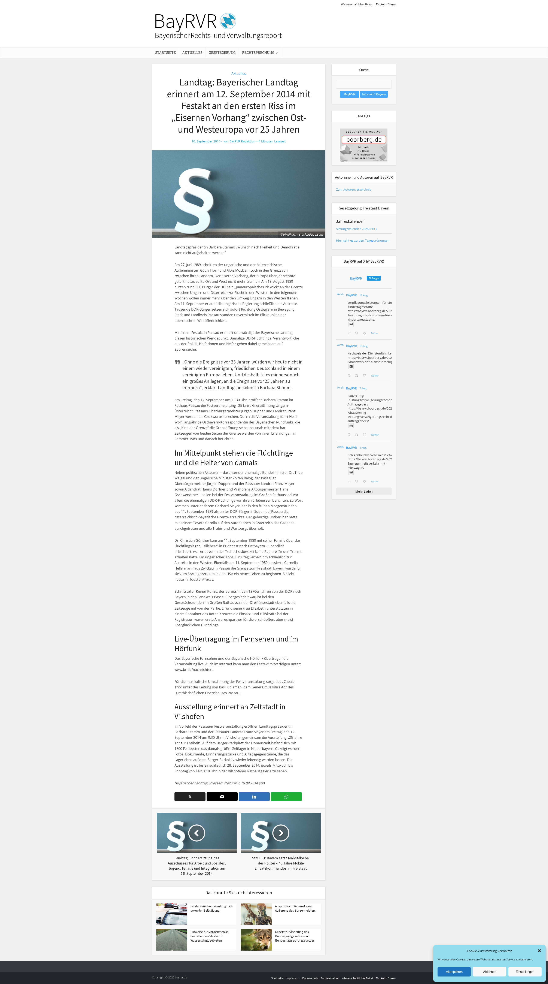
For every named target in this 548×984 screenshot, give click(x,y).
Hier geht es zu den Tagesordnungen (362, 240)
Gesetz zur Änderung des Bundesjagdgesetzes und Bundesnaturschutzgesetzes (295, 936)
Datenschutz (310, 978)
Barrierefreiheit (330, 978)
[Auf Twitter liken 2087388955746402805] (366, 333)
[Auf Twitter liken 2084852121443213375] (366, 481)
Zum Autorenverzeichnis (353, 189)
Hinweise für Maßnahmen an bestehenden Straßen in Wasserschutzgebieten (210, 936)
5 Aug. (363, 448)
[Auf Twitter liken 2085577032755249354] (366, 435)
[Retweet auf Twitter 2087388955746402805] (358, 333)
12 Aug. (363, 295)
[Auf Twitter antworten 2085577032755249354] (350, 435)
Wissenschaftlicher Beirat (357, 4)
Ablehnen (489, 972)
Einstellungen (525, 972)
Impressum (293, 978)
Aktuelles (192, 52)
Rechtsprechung (258, 52)
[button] (539, 951)
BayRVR (351, 295)
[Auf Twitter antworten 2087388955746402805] (350, 333)
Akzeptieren (454, 972)
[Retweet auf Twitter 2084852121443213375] (358, 481)
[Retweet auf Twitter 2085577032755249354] (358, 435)
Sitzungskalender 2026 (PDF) (356, 229)
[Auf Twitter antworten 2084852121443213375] (350, 481)
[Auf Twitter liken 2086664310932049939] (366, 376)
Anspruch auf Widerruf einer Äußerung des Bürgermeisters (295, 908)
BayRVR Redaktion (242, 141)
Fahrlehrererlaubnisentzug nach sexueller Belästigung (212, 908)
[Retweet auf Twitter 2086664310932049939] (358, 376)
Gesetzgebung (222, 52)
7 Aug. (363, 388)
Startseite (165, 52)
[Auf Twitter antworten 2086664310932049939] (350, 376)
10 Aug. (363, 346)
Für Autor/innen (385, 4)
